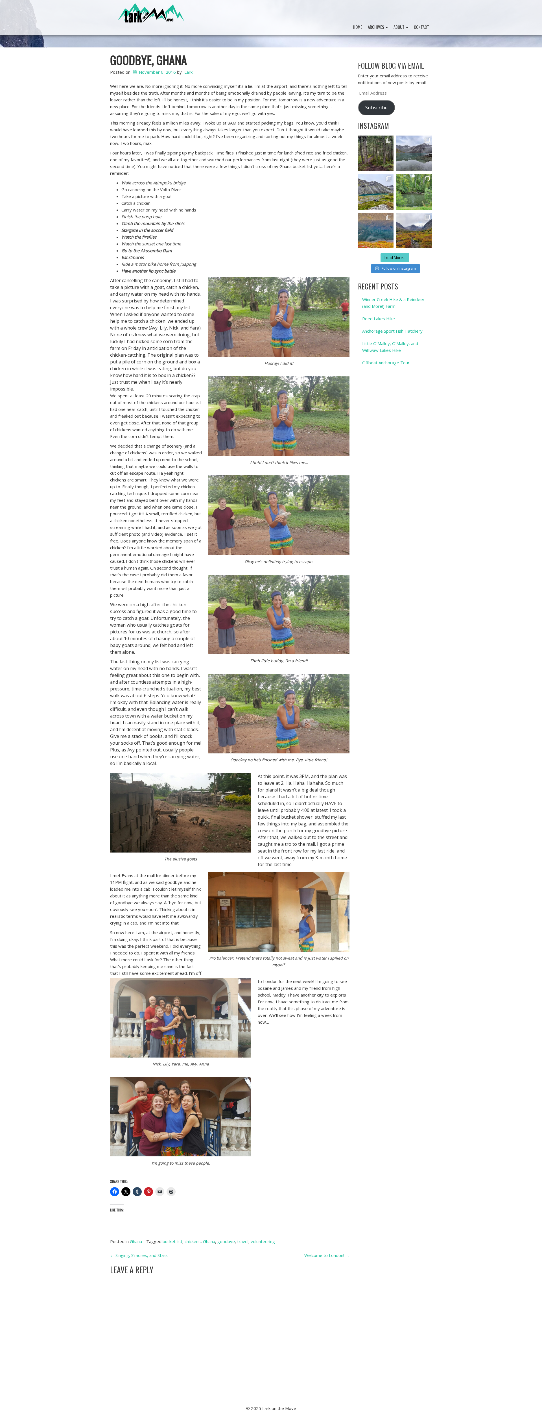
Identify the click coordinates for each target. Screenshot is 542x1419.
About (399, 27)
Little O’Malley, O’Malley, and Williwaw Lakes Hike (390, 347)
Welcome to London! (326, 1255)
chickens (193, 1241)
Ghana (136, 1241)
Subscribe (376, 107)
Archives (376, 27)
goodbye (226, 1241)
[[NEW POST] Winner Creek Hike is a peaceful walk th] (376, 153)
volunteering (263, 1241)
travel (242, 1241)
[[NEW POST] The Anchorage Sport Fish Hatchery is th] (414, 192)
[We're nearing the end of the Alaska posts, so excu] (414, 153)
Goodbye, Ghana (148, 59)
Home (357, 27)
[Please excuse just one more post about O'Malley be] (376, 230)
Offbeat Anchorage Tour (386, 362)
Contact (421, 27)
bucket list (172, 1241)
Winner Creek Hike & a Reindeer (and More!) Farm (393, 303)
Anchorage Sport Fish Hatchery (392, 331)
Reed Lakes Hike (378, 318)
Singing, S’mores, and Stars (139, 1255)
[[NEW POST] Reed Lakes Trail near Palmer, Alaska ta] (376, 192)
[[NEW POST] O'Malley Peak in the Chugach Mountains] (414, 230)
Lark (188, 72)
